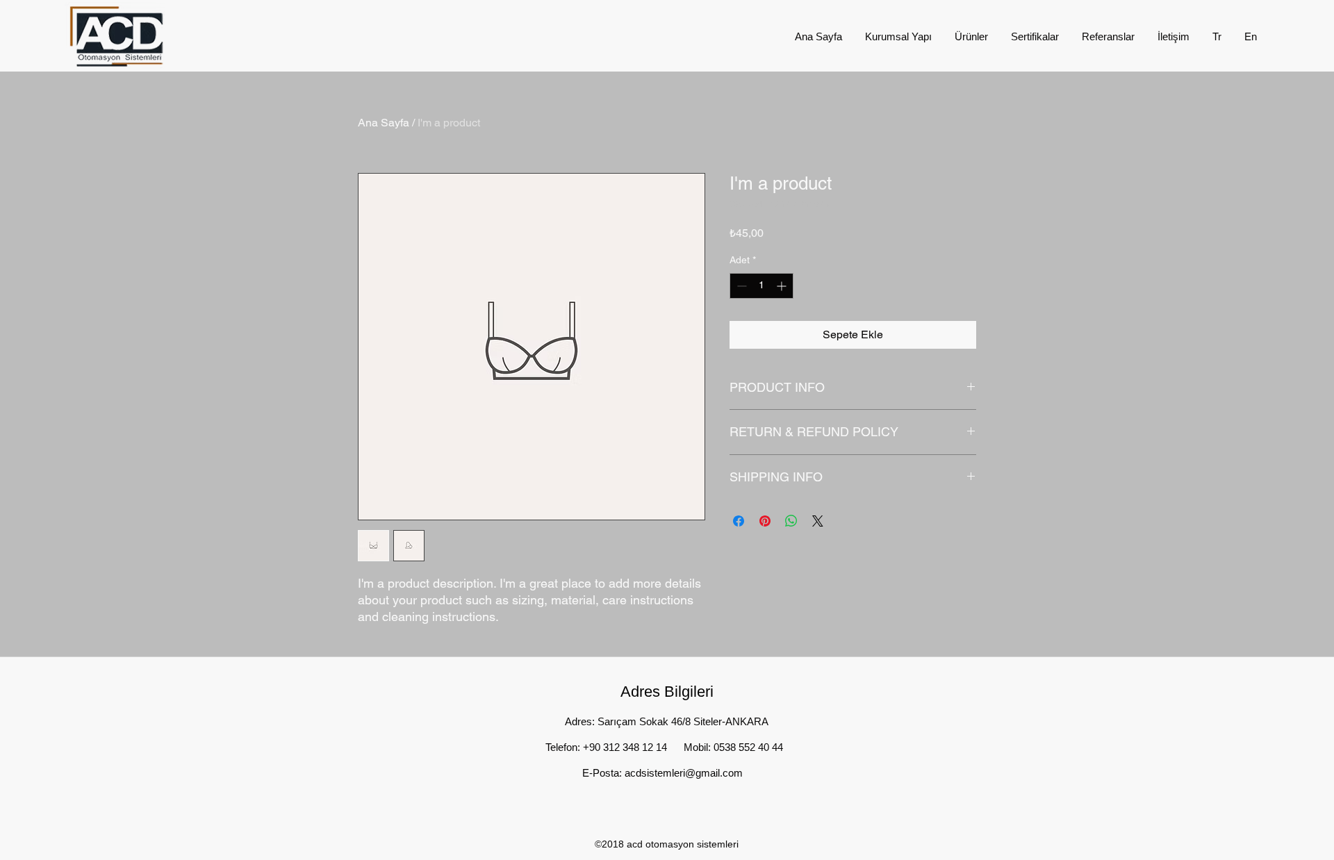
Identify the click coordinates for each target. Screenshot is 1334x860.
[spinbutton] (761, 286)
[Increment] (782, 286)
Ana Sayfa (383, 122)
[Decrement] (740, 286)
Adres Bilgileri (667, 691)
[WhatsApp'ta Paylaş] (791, 521)
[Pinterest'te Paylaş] (765, 521)
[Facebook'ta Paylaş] (738, 521)
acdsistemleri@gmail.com (684, 773)
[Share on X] (817, 521)
